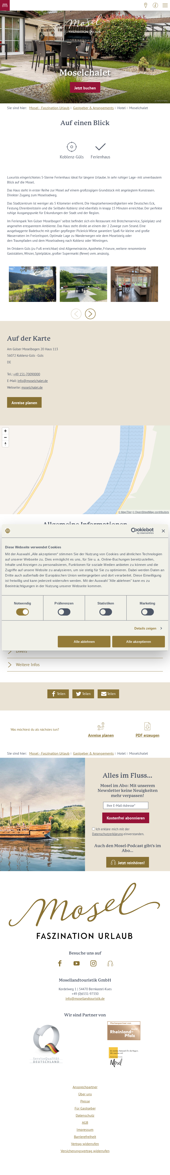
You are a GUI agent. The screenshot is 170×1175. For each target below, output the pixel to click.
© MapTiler (125, 512)
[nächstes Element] (90, 314)
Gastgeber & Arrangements (93, 108)
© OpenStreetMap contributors (150, 512)
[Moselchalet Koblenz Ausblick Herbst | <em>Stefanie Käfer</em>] (32, 284)
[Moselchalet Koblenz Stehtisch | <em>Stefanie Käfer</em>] (83, 284)
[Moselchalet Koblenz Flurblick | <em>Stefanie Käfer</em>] (134, 284)
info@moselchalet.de (32, 381)
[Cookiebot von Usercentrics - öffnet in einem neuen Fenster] (134, 530)
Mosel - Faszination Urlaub (49, 108)
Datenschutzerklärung (107, 834)
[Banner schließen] (163, 530)
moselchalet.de (32, 387)
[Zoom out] (5, 437)
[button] (5, 5)
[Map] (85, 469)
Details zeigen (145, 628)
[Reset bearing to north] (5, 444)
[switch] (64, 611)
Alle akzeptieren (138, 642)
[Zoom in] (5, 431)
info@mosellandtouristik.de (85, 998)
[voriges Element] (76, 314)
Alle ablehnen (84, 642)
